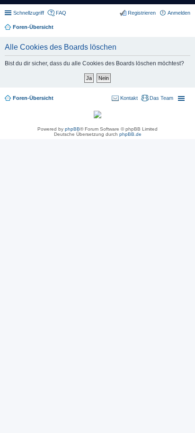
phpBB (72, 129)
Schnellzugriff (28, 13)
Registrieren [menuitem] (142, 13)
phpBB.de (130, 134)
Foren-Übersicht (33, 98)
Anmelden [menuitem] (179, 13)
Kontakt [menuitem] (129, 98)
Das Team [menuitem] (161, 98)
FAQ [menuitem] (61, 13)
